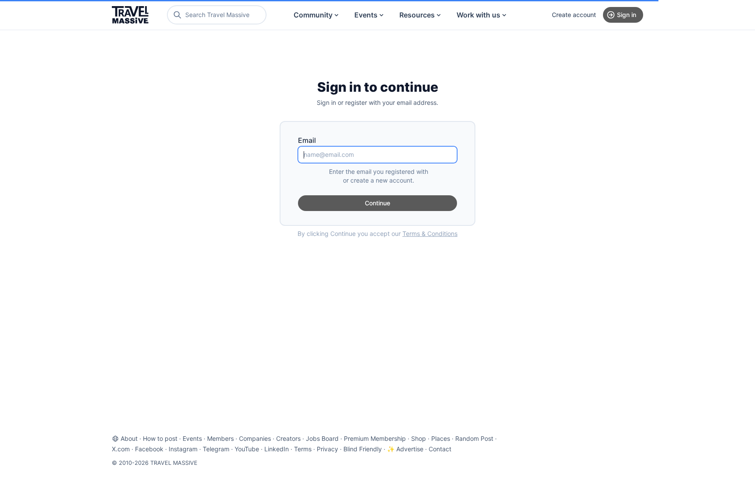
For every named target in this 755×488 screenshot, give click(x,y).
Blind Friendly (362, 449)
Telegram (216, 449)
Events (366, 14)
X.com (121, 449)
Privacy (327, 449)
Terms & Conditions (429, 233)
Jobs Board (322, 438)
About (129, 438)
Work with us (478, 14)
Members (220, 438)
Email (307, 140)
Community (313, 14)
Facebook (149, 449)
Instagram (183, 449)
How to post (160, 438)
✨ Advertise (405, 449)
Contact (440, 449)
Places (440, 438)
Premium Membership (375, 438)
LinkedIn (276, 449)
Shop (418, 438)
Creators (288, 438)
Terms (303, 449)
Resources (417, 14)
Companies (255, 438)
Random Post (474, 438)
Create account (574, 14)
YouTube (247, 449)
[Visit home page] (130, 15)
